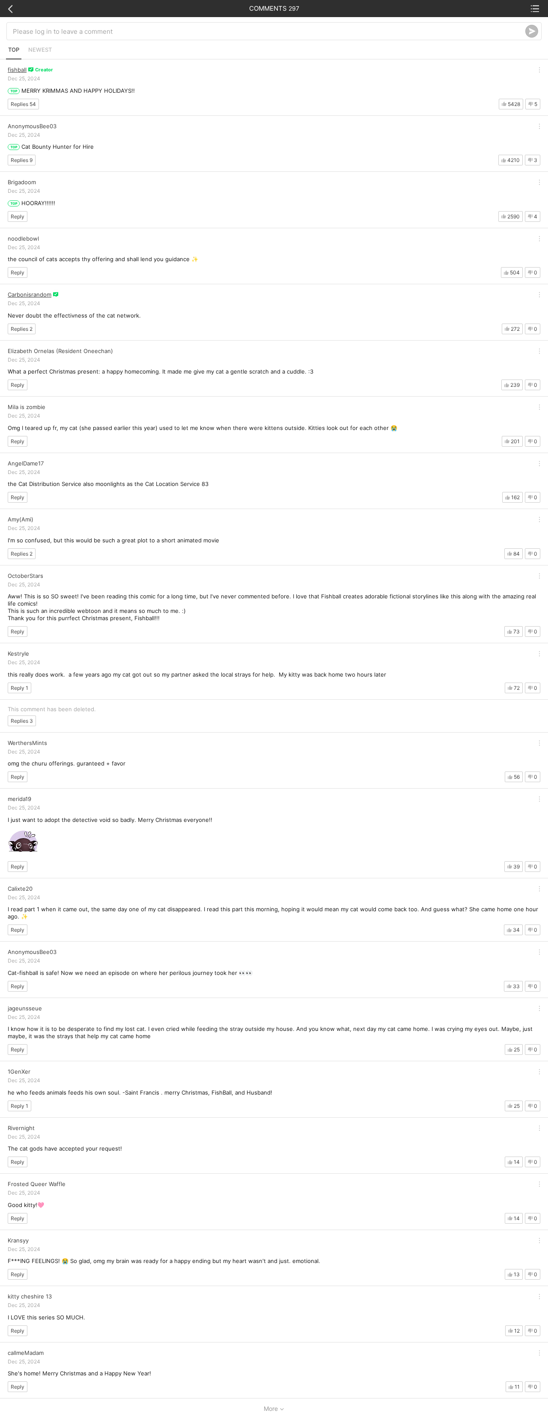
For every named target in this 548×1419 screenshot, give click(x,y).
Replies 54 (23, 104)
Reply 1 (19, 688)
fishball (17, 69)
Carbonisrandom (29, 294)
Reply (17, 216)
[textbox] (269, 31)
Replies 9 (22, 160)
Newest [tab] (40, 49)
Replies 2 (22, 329)
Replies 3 (22, 721)
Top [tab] (13, 49)
